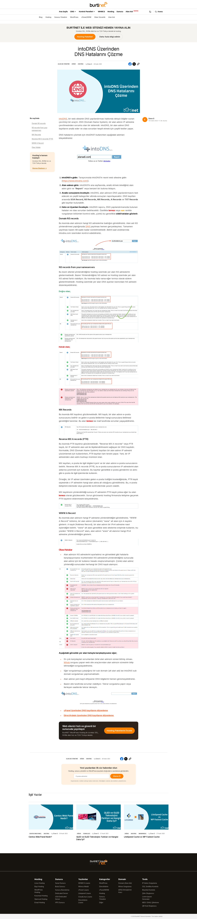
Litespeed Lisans (84, 893)
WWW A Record (38, 143)
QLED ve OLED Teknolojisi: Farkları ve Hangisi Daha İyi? (97, 838)
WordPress (74, 17)
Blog (40, 17)
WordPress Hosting (38, 891)
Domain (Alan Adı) (125, 883)
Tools (145, 879)
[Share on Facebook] (130, 64)
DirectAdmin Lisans (82, 901)
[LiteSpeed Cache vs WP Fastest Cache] (146, 817)
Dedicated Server (61, 893)
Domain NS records (39, 123)
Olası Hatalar (36, 147)
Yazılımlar (83, 879)
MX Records (36, 135)
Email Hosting (39, 902)
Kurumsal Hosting (41, 896)
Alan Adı (111, 17)
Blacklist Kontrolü (148, 890)
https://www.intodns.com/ (75, 181)
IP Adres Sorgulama (149, 883)
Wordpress (142, 833)
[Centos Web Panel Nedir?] (51, 817)
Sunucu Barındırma (62, 890)
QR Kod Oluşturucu (149, 906)
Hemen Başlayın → (39, 168)
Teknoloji (86, 833)
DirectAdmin (103, 886)
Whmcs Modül (83, 886)
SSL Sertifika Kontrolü (150, 886)
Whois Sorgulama (124, 886)
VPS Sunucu (60, 902)
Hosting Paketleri (85, 37)
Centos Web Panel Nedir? (40, 837)
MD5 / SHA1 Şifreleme (150, 902)
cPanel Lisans (83, 890)
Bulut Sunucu (60, 886)
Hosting (48, 17)
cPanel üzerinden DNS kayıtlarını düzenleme (86, 710)
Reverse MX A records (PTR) (42, 139)
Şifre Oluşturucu (148, 893)
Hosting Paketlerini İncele (119, 730)
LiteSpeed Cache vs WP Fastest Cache (141, 837)
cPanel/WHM (86, 17)
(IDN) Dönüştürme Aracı (125, 891)
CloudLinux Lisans (85, 897)
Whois (67, 662)
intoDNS (63, 118)
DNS (88, 226)
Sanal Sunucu (60, 883)
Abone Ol (116, 776)
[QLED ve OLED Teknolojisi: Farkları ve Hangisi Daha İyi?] (98, 817)
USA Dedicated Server (60, 898)
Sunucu (59, 879)
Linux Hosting (39, 883)
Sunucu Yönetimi (60, 17)
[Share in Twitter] (134, 64)
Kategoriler (104, 879)
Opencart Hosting (40, 899)
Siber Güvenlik (99, 17)
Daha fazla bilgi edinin (109, 37)
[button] (150, 11)
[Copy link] (138, 64)
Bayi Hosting (39, 886)
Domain (122, 879)
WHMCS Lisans (84, 883)
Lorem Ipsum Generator (147, 898)
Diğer (74, 64)
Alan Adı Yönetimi (63, 64)
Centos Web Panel (35, 833)
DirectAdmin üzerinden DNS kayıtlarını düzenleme (89, 715)
